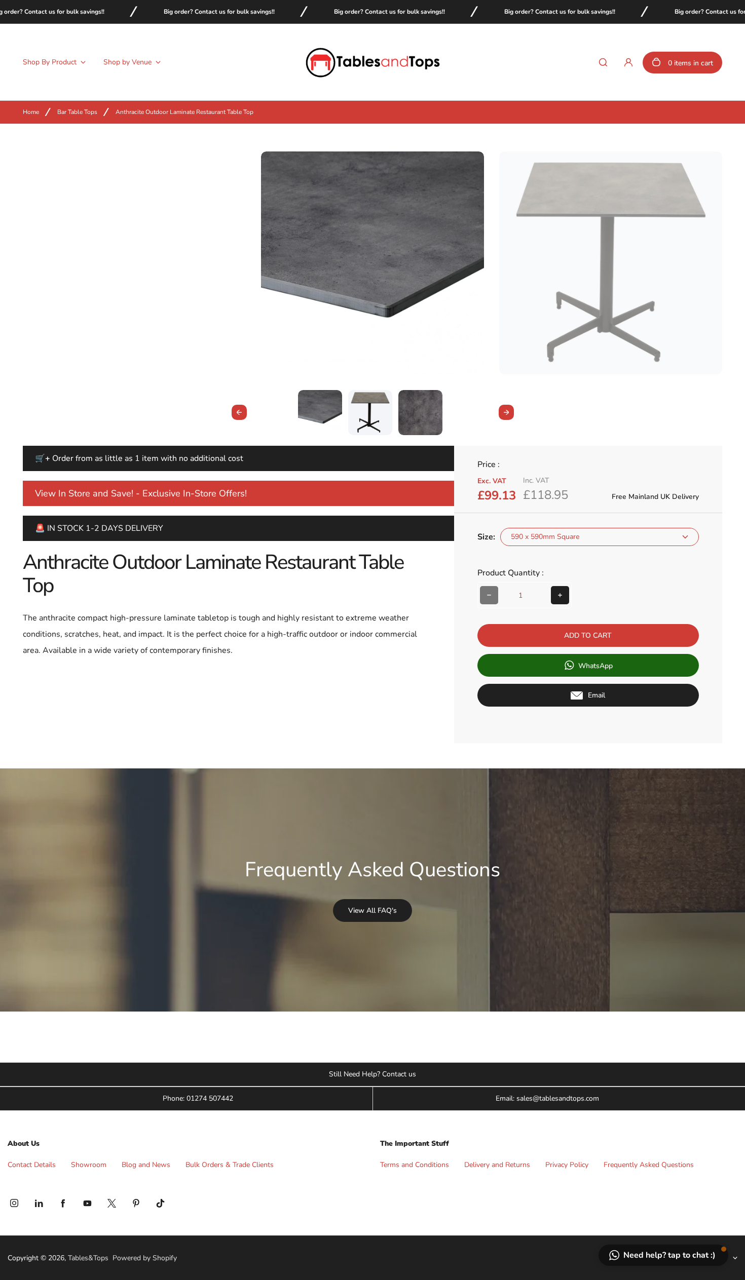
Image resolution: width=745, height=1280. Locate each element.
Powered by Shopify (145, 1258)
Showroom (88, 1165)
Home (31, 112)
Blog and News (146, 1165)
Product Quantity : (510, 572)
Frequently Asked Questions (649, 1165)
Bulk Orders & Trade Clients (229, 1165)
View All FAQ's (372, 910)
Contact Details (32, 1165)
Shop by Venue (127, 62)
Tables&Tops (88, 1258)
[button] (320, 412)
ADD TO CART (588, 635)
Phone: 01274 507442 (198, 1098)
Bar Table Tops (77, 112)
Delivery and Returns (497, 1165)
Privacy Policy (566, 1165)
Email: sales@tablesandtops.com (547, 1098)
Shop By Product (50, 62)
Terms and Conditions (414, 1165)
